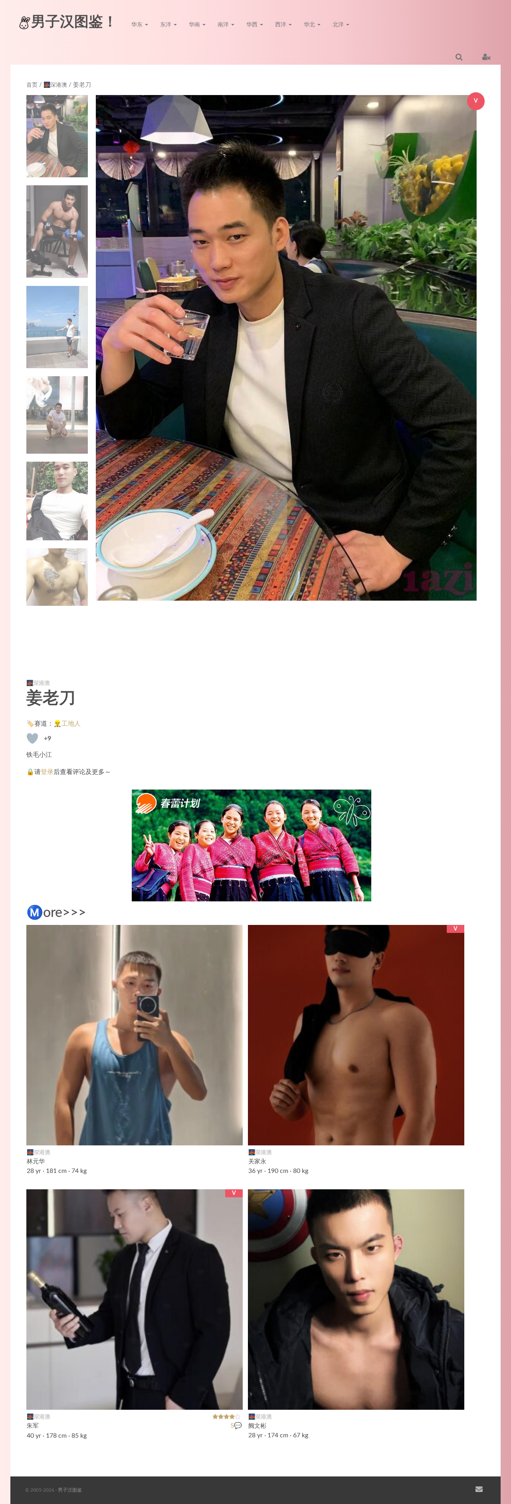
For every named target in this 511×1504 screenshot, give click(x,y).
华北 (310, 25)
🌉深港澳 (55, 85)
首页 (32, 85)
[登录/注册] (486, 57)
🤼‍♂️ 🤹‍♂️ (227, 1398)
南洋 (224, 25)
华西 (252, 25)
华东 (137, 25)
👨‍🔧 (232, 1134)
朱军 (33, 1426)
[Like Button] (32, 738)
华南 (195, 25)
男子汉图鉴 (70, 1490)
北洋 (339, 25)
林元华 (36, 1162)
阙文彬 (257, 1426)
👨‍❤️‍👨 (454, 1398)
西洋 (281, 25)
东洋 (166, 25)
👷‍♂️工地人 (67, 723)
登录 (47, 772)
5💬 (236, 1426)
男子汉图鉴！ (74, 22)
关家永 (257, 1162)
